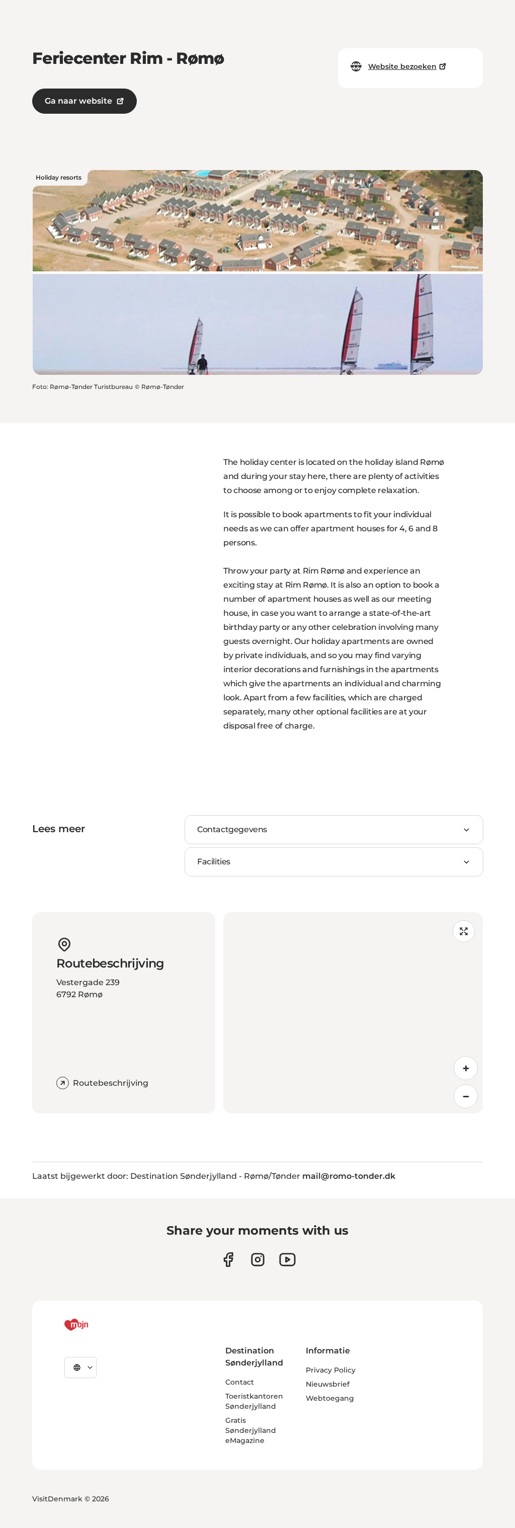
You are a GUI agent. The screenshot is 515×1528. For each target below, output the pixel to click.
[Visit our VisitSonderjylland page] (228, 1259)
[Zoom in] (466, 1068)
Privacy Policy (331, 1370)
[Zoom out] (466, 1096)
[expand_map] (464, 931)
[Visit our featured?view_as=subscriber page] (287, 1259)
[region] (353, 1012)
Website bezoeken (402, 66)
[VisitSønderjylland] (95, 1325)
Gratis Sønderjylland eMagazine (250, 1430)
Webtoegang (330, 1398)
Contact (239, 1382)
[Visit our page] (258, 1259)
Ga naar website (78, 101)
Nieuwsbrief (328, 1384)
